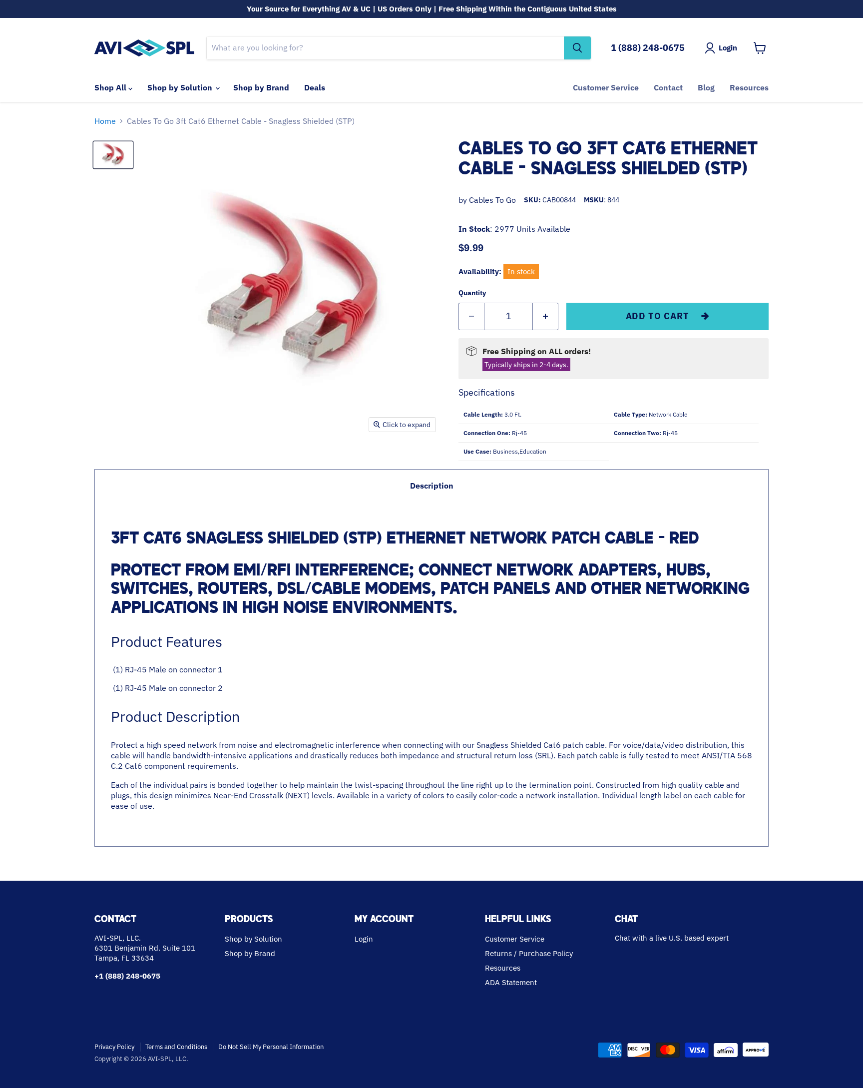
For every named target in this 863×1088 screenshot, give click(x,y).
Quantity (472, 292)
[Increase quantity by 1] (545, 316)
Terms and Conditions (176, 1047)
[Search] (577, 47)
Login (364, 939)
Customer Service (606, 87)
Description (431, 486)
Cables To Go (492, 200)
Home (105, 121)
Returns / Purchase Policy (529, 953)
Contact (668, 87)
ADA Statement (511, 982)
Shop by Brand (261, 87)
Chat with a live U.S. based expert (672, 938)
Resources (749, 87)
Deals (314, 87)
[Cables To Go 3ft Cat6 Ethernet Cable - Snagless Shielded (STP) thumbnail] (113, 154)
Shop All (111, 87)
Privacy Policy (114, 1047)
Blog (706, 87)
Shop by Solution (180, 87)
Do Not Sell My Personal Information (271, 1047)
